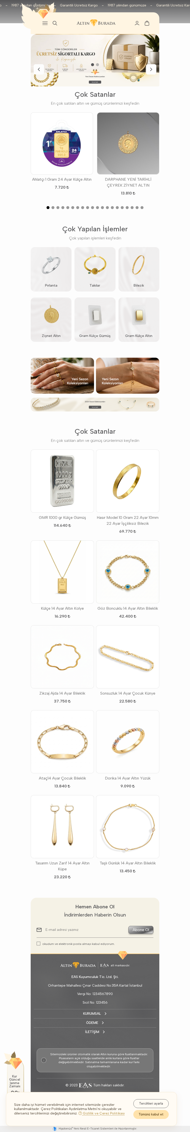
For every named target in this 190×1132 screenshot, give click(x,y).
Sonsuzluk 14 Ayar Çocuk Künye (127, 693)
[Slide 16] (122, 207)
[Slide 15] (117, 207)
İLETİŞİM (92, 1032)
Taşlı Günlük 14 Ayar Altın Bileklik (128, 863)
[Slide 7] (77, 207)
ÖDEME (92, 1023)
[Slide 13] (107, 207)
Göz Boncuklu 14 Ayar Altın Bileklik (127, 608)
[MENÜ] (45, 23)
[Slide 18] (132, 207)
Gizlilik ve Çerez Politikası (103, 1113)
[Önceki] (39, 69)
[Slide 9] (87, 207)
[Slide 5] (67, 207)
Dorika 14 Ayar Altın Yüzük (128, 778)
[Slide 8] (82, 207)
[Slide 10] (92, 207)
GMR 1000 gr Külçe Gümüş (62, 517)
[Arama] (55, 23)
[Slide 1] (92, 64)
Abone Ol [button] (141, 929)
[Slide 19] (137, 207)
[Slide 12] (102, 207)
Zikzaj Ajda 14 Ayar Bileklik (62, 693)
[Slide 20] (142, 207)
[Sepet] (147, 23)
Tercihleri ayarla (151, 1103)
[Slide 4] (62, 207)
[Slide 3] (57, 207)
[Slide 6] (72, 207)
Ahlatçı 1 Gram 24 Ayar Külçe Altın (62, 179)
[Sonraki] (151, 69)
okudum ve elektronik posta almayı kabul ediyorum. (78, 944)
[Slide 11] (97, 207)
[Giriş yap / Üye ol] (137, 23)
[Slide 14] (112, 207)
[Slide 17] (127, 207)
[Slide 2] (97, 64)
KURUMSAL (92, 1014)
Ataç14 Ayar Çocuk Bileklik (62, 778)
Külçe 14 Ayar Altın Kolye (62, 608)
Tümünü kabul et (151, 1114)
